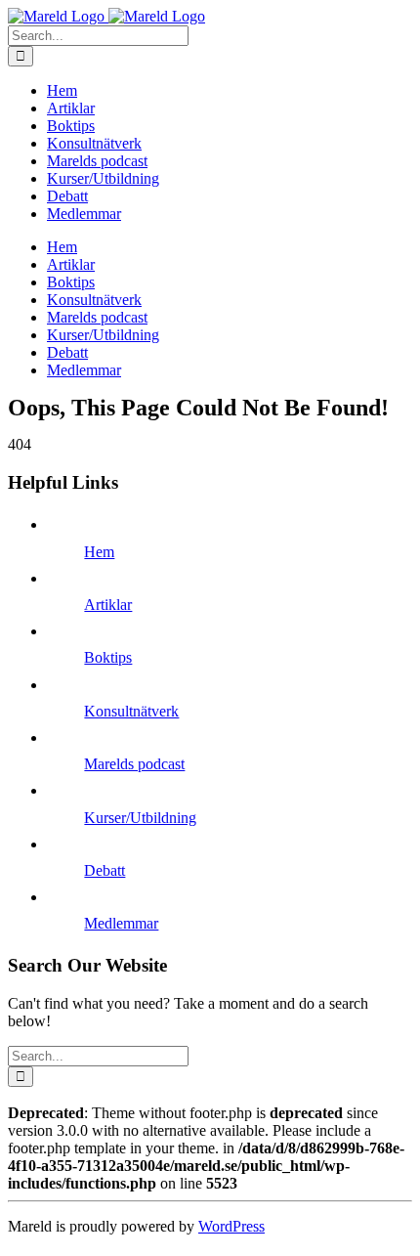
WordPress (231, 1226)
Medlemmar (121, 923)
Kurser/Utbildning (140, 817)
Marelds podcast (134, 764)
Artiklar (108, 604)
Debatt (104, 870)
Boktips (108, 657)
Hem (99, 551)
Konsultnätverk (131, 711)
